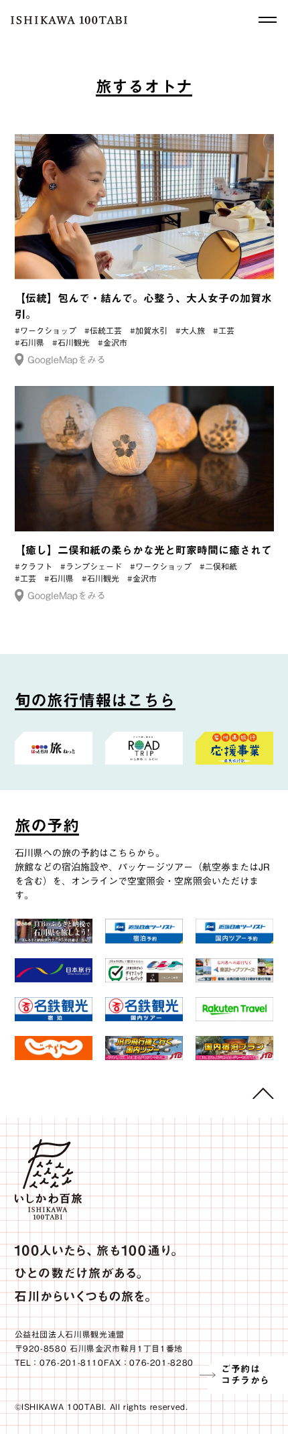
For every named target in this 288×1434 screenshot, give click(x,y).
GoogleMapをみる (66, 360)
